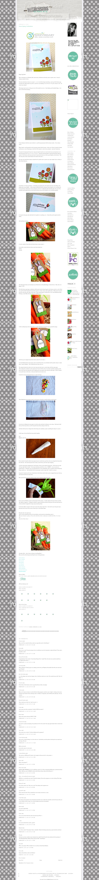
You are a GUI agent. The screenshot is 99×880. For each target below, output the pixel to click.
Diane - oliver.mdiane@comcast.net (26, 776)
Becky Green (21, 767)
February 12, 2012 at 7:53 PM (27, 810)
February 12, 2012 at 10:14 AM (27, 711)
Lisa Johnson (70, 161)
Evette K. (20, 682)
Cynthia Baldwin (22, 753)
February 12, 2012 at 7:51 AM (27, 653)
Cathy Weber (21, 797)
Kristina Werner (71, 219)
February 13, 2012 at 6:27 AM (27, 824)
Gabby (20, 813)
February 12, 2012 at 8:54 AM (27, 686)
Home (41, 860)
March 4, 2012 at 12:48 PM (26, 847)
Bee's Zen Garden (22, 674)
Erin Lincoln (70, 167)
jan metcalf (21, 665)
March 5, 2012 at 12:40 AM (26, 854)
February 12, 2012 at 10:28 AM (27, 734)
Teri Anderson (70, 147)
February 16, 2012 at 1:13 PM (27, 840)
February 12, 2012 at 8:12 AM (27, 662)
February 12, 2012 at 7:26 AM (27, 645)
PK (19, 835)
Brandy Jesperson (71, 133)
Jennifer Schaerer (71, 137)
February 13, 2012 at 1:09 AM (27, 817)
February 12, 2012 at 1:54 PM (27, 764)
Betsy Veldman (70, 132)
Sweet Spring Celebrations (26, 26)
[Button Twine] (47, 614)
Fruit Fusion (73, 319)
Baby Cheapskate (71, 245)
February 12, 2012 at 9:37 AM (27, 704)
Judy (20, 843)
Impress (69, 246)
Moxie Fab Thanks (48, 875)
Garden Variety (74, 348)
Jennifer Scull (21, 721)
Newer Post (21, 860)
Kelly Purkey (70, 218)
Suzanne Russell (22, 656)
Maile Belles (70, 166)
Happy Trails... (74, 326)
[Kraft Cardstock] (22, 614)
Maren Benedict (71, 142)
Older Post (60, 860)
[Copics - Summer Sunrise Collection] (53, 594)
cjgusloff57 (21, 790)
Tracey (20, 730)
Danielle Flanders (22, 700)
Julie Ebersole (70, 216)
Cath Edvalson (70, 135)
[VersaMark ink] (47, 594)
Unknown (21, 641)
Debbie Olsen (70, 158)
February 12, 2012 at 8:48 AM (27, 679)
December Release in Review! (75, 298)
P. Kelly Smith (70, 143)
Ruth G (20, 714)
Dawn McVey (70, 156)
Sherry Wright (70, 193)
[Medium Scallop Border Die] (22, 621)
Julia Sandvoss (70, 215)
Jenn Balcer (70, 213)
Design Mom (70, 240)
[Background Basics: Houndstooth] (22, 594)
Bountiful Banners (75, 312)
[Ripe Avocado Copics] (34, 600)
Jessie (20, 648)
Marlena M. (21, 783)
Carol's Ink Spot (22, 737)
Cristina (20, 690)
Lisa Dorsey (70, 191)
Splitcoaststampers (71, 241)
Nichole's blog (50, 83)
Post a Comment (22, 858)
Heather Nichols (71, 159)
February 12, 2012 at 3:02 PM (27, 773)
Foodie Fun (73, 334)
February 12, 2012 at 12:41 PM (27, 757)
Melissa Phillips (71, 163)
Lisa (36, 143)
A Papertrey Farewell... (48, 876)
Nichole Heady (70, 153)
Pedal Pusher (73, 304)
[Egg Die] (53, 614)
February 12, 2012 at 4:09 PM (27, 787)
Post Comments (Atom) (28, 863)
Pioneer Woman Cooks (72, 248)
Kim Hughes (70, 138)
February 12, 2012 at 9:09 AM (27, 697)
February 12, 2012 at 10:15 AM (27, 718)
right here (41, 364)
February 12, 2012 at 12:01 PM (27, 750)
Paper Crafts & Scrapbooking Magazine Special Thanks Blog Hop (75, 292)
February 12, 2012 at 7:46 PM (27, 803)
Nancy (20, 760)
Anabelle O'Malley (71, 188)
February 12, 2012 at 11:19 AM (27, 742)
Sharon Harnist (70, 221)
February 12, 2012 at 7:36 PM (27, 794)
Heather (53, 284)
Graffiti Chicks (56, 879)
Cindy (20, 707)
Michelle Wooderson (72, 164)
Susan (20, 850)
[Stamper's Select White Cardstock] (34, 594)
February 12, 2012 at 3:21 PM (27, 780)
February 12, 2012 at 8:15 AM (27, 671)
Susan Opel (70, 145)
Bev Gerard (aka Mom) (72, 211)
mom (34, 293)
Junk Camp (70, 243)
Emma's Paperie (71, 113)
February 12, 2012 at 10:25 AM (27, 727)
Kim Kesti (69, 140)
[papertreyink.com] (28, 594)
